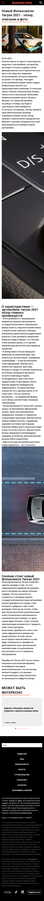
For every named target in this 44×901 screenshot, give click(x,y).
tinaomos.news (22, 2)
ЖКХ (22, 759)
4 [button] (21, 728)
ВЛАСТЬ (22, 769)
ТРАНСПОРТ (22, 780)
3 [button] (19, 728)
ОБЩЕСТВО (22, 754)
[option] (22, 712)
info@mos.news (27, 813)
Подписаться (34, 892)
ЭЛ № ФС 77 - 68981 (15, 801)
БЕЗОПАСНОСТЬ (22, 764)
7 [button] (26, 728)
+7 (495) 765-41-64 (15, 813)
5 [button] (23, 728)
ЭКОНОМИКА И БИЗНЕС (22, 790)
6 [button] (24, 728)
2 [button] (17, 728)
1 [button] (15, 728)
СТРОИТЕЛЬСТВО (22, 775)
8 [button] (28, 728)
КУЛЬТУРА (22, 785)
